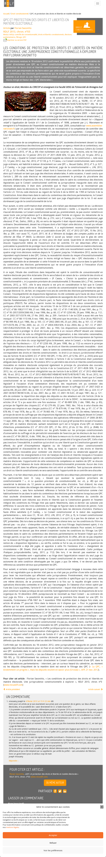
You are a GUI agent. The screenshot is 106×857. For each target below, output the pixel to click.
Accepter (53, 835)
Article (6, 28)
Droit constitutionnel (19, 14)
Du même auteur (55, 782)
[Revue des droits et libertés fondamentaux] (7, 3)
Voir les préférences (53, 850)
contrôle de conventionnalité (26, 34)
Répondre (14, 761)
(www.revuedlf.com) (39, 777)
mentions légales (12, 827)
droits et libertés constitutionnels (51, 34)
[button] (101, 807)
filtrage (19, 37)
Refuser (53, 843)
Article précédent (12, 689)
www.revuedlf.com (13, 685)
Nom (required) (16, 803)
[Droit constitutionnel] (90, 26)
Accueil (6, 14)
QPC (24, 37)
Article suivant (94, 689)
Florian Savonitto (22, 28)
